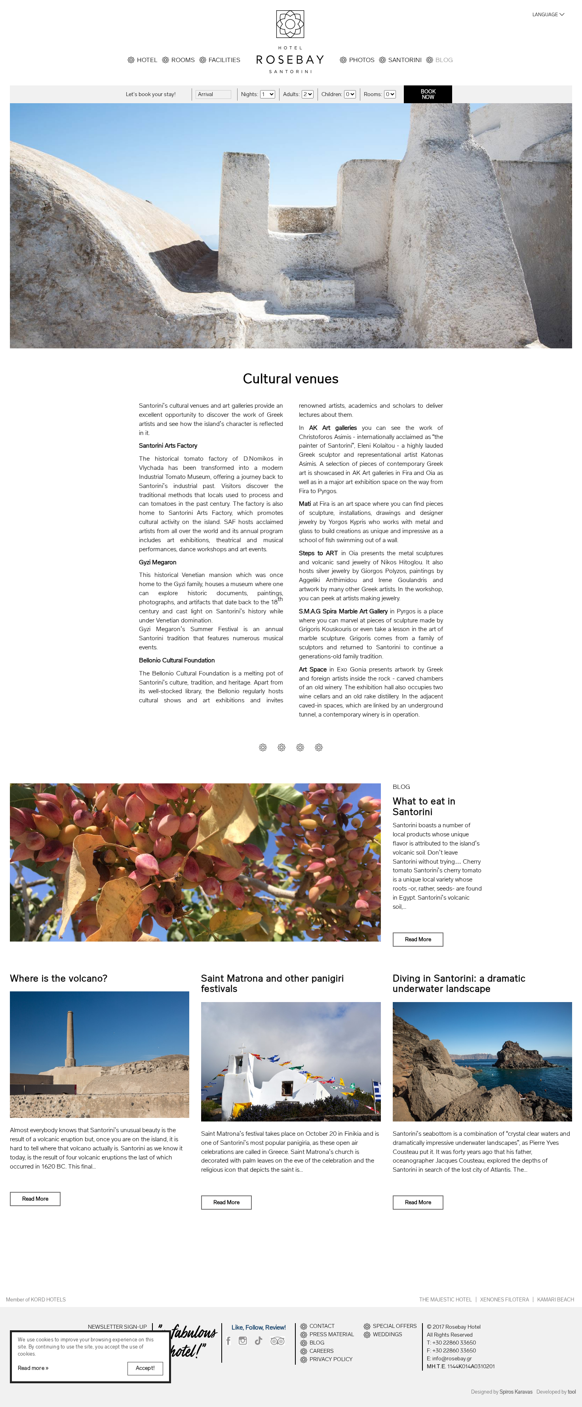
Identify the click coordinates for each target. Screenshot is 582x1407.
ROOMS (183, 60)
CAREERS (322, 1351)
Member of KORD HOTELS (36, 1300)
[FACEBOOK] (228, 1340)
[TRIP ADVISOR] (277, 1340)
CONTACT (322, 1326)
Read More (418, 939)
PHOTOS (362, 60)
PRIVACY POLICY (331, 1359)
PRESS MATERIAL (332, 1334)
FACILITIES (224, 60)
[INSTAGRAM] (242, 1340)
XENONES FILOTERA (504, 1300)
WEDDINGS (387, 1334)
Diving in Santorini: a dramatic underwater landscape (459, 983)
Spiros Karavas (516, 1392)
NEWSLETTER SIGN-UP (117, 1327)
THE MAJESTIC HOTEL (445, 1300)
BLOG (444, 60)
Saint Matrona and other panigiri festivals (272, 983)
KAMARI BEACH (555, 1300)
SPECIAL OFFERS (395, 1326)
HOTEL (147, 60)
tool (572, 1392)
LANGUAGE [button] (545, 14)
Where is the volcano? (59, 978)
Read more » (33, 1368)
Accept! (145, 1368)
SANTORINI (405, 60)
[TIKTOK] (259, 1340)
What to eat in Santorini (424, 806)
